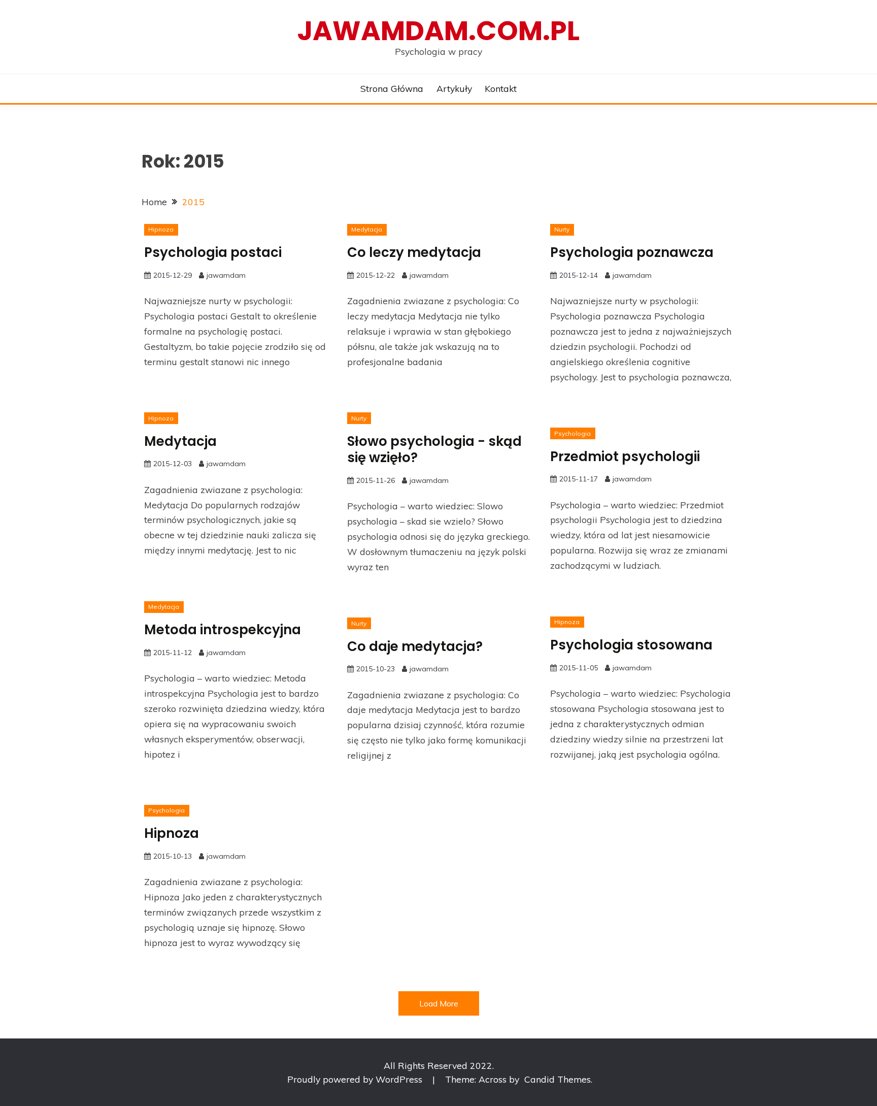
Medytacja (366, 229)
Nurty (561, 229)
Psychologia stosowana (631, 645)
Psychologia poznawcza (632, 252)
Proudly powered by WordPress (356, 1079)
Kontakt (501, 88)
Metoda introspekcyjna (222, 630)
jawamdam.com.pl (438, 30)
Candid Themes (557, 1079)
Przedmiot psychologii (625, 456)
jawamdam (226, 275)
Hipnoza (161, 229)
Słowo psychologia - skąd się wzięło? (434, 449)
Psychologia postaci (213, 252)
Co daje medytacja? (415, 646)
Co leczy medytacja (414, 252)
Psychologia (572, 433)
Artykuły (454, 88)
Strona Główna (391, 88)
